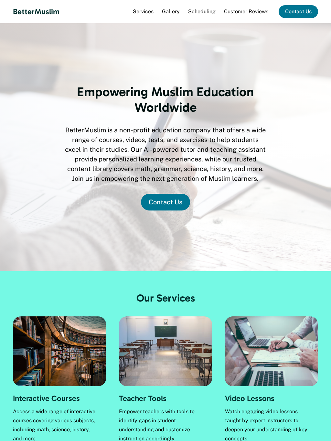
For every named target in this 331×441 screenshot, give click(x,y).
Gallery (171, 11)
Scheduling (202, 11)
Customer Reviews (246, 11)
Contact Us (298, 11)
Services (143, 11)
